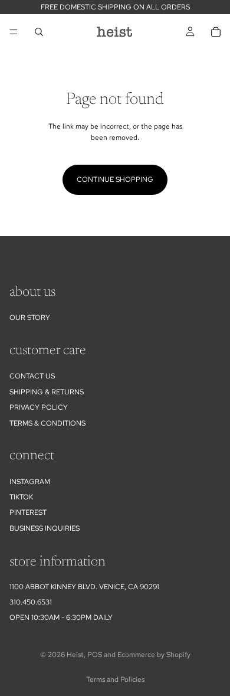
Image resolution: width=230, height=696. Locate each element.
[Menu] (13, 31)
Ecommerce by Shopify (153, 654)
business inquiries (44, 528)
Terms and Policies (115, 679)
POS (94, 654)
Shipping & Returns (46, 392)
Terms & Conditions (47, 423)
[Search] (39, 32)
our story (29, 317)
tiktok (21, 497)
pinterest (28, 512)
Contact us (32, 376)
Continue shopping (115, 179)
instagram (29, 481)
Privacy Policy (38, 407)
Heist (75, 654)
